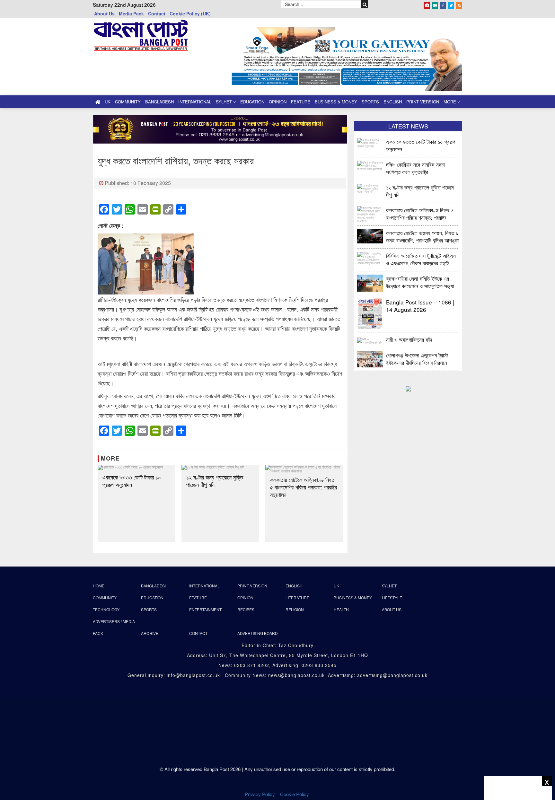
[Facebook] (443, 4)
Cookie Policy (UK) (190, 13)
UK (107, 102)
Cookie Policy (295, 794)
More (450, 102)
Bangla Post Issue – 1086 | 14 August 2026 (420, 305)
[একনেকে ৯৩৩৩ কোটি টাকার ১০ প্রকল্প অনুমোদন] (136, 467)
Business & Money (336, 102)
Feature (300, 102)
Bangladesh (159, 102)
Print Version (422, 102)
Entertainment (205, 609)
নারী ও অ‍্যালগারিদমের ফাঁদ (409, 339)
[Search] (364, 4)
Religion (295, 609)
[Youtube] (435, 4)
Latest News (408, 126)
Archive (149, 633)
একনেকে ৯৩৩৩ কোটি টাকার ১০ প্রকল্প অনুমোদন (131, 480)
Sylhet (224, 102)
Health (341, 609)
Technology (106, 609)
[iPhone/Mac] (427, 4)
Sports (370, 102)
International (194, 102)
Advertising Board (257, 633)
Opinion (277, 102)
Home (98, 585)
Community (128, 102)
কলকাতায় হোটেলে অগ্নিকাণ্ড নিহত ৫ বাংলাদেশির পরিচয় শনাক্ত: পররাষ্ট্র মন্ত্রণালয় (303, 487)
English (392, 102)
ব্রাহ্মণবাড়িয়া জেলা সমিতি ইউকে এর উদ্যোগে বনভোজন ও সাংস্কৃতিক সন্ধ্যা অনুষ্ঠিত (420, 282)
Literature (297, 597)
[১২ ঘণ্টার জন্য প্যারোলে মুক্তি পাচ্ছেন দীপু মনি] (220, 467)
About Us (104, 13)
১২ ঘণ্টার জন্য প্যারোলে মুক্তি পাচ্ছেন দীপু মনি (214, 480)
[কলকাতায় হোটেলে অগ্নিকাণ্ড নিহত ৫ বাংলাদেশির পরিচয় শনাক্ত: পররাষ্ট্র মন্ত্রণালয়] (304, 469)
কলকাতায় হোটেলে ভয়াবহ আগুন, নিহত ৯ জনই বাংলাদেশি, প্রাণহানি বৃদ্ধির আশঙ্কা (422, 236)
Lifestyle (392, 597)
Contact (156, 13)
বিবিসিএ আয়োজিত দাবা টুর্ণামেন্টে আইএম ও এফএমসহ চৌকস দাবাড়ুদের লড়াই (421, 259)
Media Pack (131, 13)
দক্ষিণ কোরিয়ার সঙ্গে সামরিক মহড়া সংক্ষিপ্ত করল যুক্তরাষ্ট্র (415, 168)
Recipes (245, 609)
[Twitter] (451, 4)
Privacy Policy (260, 794)
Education (252, 102)
